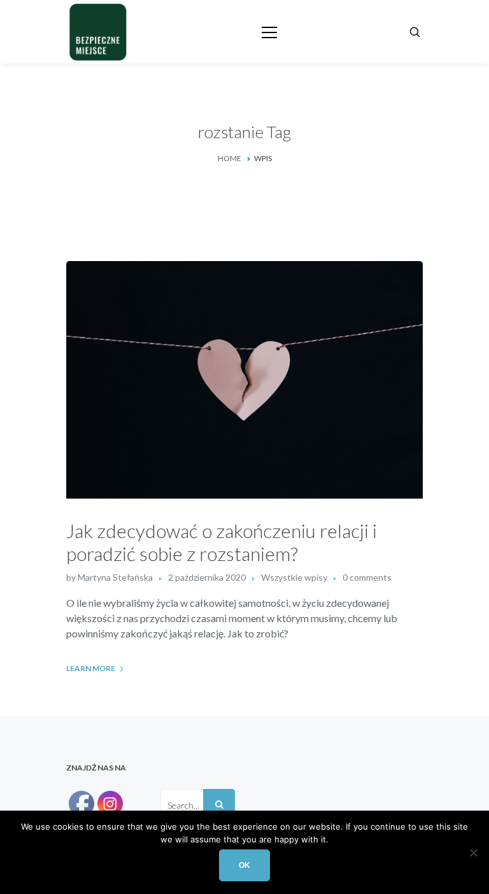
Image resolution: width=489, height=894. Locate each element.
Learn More (90, 668)
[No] (473, 852)
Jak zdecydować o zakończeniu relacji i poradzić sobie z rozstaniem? (221, 542)
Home (229, 158)
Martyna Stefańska (115, 577)
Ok (244, 865)
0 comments (367, 577)
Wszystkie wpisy (294, 577)
